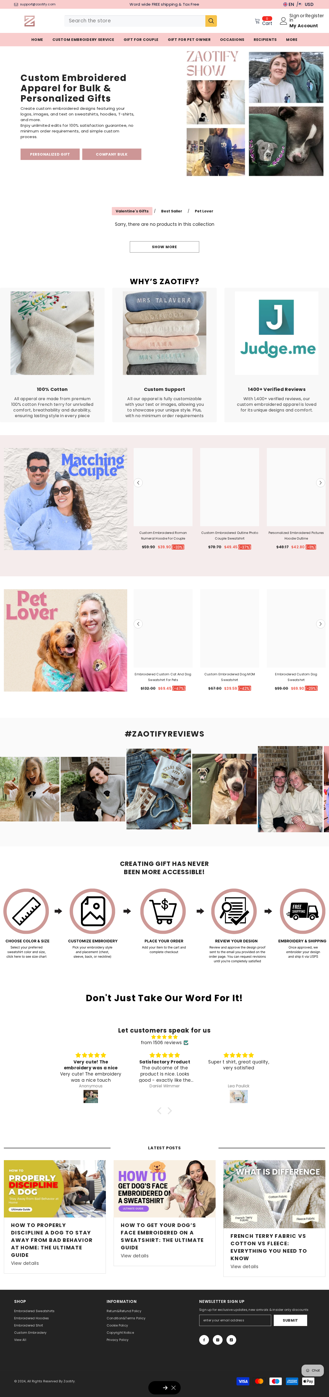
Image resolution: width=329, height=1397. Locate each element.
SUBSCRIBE (126, 725)
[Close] (235, 657)
